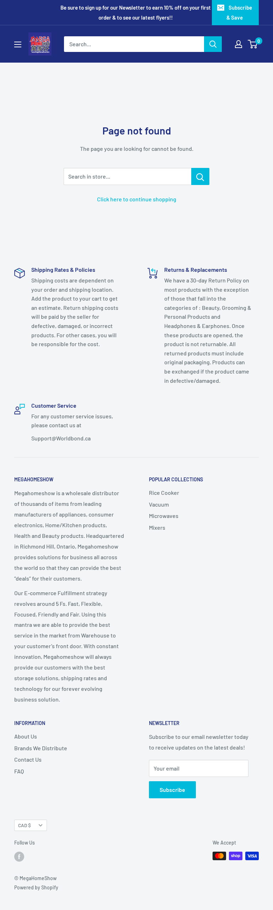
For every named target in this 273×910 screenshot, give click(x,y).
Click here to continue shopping (136, 199)
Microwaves (163, 515)
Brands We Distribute (40, 748)
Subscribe (172, 789)
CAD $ (24, 825)
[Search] (213, 44)
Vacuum (159, 504)
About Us (25, 736)
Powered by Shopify (36, 887)
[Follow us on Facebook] (19, 857)
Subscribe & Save (239, 12)
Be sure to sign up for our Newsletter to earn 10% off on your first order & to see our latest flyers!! (135, 12)
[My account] (238, 44)
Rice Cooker (164, 492)
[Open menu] (17, 44)
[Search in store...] (200, 176)
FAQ (19, 771)
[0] (252, 44)
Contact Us (28, 759)
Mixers (157, 527)
